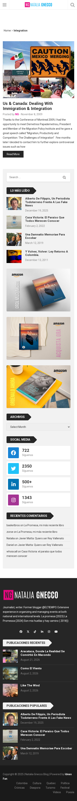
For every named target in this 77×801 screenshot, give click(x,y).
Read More (13, 154)
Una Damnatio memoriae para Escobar (46, 748)
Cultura (37, 783)
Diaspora (35, 787)
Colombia (21, 783)
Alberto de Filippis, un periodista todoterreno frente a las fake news (47, 202)
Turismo (50, 787)
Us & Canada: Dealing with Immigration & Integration (28, 106)
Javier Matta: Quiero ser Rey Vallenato (41, 538)
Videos (57, 792)
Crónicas (19, 787)
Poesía (70, 792)
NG (17, 114)
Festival (65, 787)
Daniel (10, 544)
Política (65, 783)
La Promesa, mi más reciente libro (44, 525)
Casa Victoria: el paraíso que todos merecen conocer (44, 219)
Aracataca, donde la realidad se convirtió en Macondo (43, 653)
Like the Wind (30, 685)
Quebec (51, 783)
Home (7, 30)
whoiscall (12, 551)
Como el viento (31, 668)
